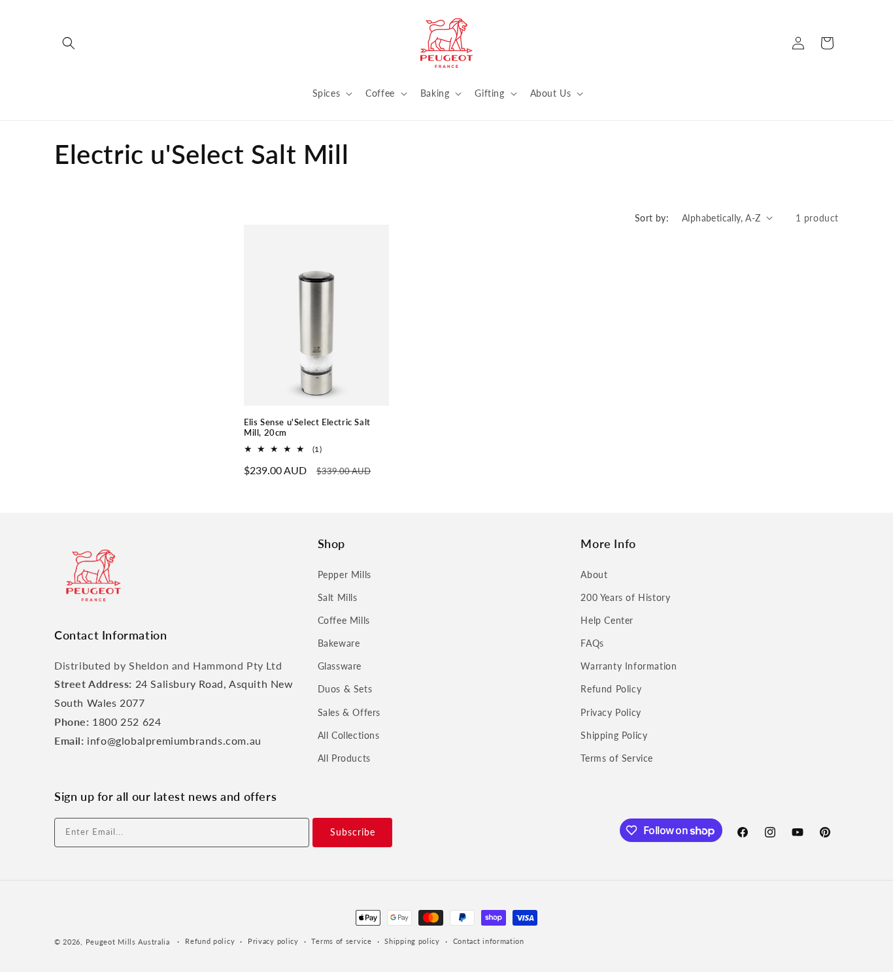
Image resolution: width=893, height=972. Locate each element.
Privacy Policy (611, 712)
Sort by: (652, 217)
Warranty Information (629, 666)
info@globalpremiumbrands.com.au (174, 740)
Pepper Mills (344, 574)
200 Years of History (625, 597)
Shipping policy (412, 941)
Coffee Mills (344, 620)
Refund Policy (611, 688)
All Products (344, 758)
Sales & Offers (349, 712)
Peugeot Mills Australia (128, 941)
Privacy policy (273, 941)
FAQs (592, 643)
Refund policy (210, 941)
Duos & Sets (345, 688)
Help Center (607, 620)
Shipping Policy (614, 735)
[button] (68, 43)
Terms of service (341, 941)
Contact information (488, 941)
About (594, 574)
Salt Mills (338, 597)
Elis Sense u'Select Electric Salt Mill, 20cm (307, 427)
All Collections (349, 735)
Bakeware (339, 643)
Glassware (340, 666)
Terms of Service (617, 758)
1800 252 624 (126, 721)
